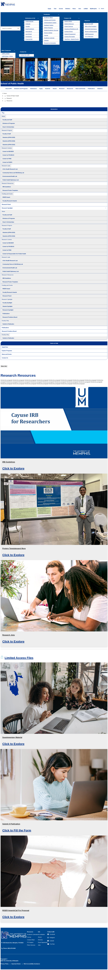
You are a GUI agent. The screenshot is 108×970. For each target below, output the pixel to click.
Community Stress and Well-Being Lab (13, 172)
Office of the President (90, 26)
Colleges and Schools (50, 20)
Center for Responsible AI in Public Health (14, 253)
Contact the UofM (24, 55)
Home (5, 93)
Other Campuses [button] (6, 50)
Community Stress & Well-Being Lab (13, 264)
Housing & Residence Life (71, 29)
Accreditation (41, 934)
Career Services (68, 26)
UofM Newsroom (89, 34)
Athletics (67, 8)
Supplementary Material (12, 737)
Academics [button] (47, 14)
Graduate (27, 24)
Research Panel (6, 204)
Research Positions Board (10, 317)
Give (79, 8)
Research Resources (7, 183)
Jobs (39, 945)
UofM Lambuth (5, 53)
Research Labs (6, 165)
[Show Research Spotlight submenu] (105, 208)
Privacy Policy (5, 963)
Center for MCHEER (8, 151)
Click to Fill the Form (16, 830)
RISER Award (6, 197)
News (74, 8)
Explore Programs (7, 350)
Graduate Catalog (48, 25)
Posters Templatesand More (14, 548)
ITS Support (30, 942)
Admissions (33, 88)
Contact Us (5, 358)
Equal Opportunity (42, 942)
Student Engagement (69, 34)
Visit (55, 8)
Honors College (48, 32)
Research (62, 88)
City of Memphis (89, 36)
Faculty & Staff (7, 133)
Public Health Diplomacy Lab (11, 180)
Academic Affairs (48, 17)
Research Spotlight (7, 208)
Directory (40, 939)
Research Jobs (8, 635)
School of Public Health (13, 95)
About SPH (8, 88)
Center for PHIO (7, 158)
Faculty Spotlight (7, 302)
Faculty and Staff (7, 119)
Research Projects (7, 130)
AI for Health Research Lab (10, 169)
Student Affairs (68, 21)
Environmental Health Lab (10, 176)
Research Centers (7, 148)
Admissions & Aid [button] (30, 18)
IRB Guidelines (7, 186)
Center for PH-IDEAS (8, 155)
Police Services (31, 945)
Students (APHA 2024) (9, 141)
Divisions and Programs (21, 88)
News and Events (80, 88)
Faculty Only (5, 320)
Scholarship (28, 36)
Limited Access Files (19, 657)
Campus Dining (68, 31)
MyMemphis (93, 8)
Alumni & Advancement (91, 31)
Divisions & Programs (9, 123)
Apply (49, 8)
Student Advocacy (69, 24)
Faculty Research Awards (10, 200)
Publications (91, 88)
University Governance (91, 29)
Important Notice (16, 963)
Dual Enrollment (29, 29)
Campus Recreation (69, 36)
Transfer (27, 26)
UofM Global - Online (7, 56)
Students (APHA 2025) (9, 137)
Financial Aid (28, 39)
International (28, 31)
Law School (28, 34)
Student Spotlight (7, 306)
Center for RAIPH (7, 162)
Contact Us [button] (23, 51)
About (3, 116)
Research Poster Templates (10, 190)
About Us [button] (87, 20)
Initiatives (100, 88)
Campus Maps (31, 939)
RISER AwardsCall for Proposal (15, 910)
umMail (86, 8)
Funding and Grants (7, 194)
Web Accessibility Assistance (32, 963)
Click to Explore (13, 468)
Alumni (55, 88)
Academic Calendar (49, 38)
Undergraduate (29, 21)
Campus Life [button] (67, 18)
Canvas (46, 35)
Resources (70, 88)
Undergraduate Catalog (50, 22)
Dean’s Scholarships (8, 127)
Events (61, 8)
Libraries (46, 40)
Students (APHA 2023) (9, 144)
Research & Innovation (50, 43)
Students (47, 88)
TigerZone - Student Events (71, 39)
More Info (4, 366)
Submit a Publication (8, 324)
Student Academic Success (51, 30)
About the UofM (89, 24)
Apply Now (5, 347)
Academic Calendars (32, 934)
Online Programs (48, 27)
